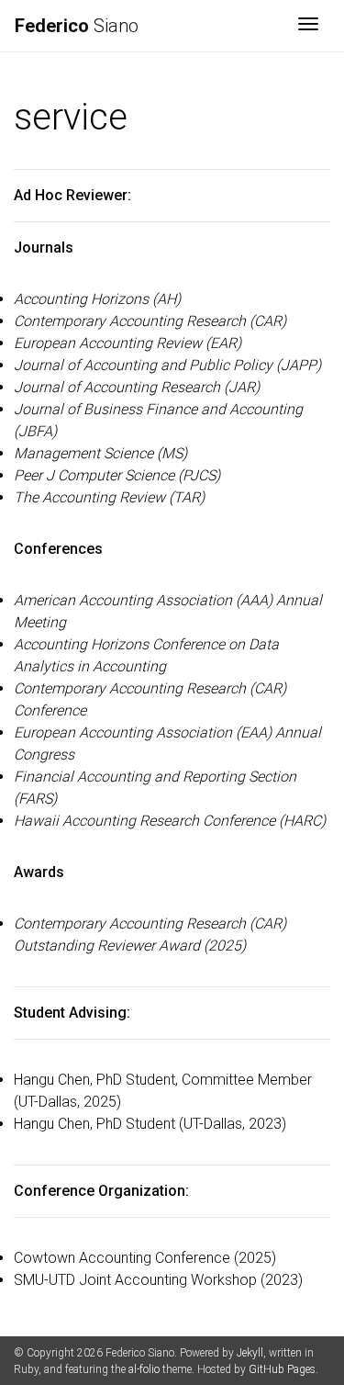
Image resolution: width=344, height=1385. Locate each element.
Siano (77, 26)
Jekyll (250, 1352)
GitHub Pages (282, 1369)
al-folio (144, 1369)
